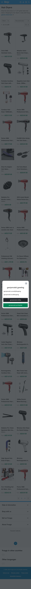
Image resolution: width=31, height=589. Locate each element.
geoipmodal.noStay (15, 300)
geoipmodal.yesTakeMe (15, 305)
